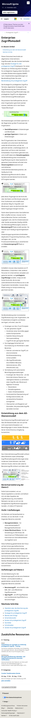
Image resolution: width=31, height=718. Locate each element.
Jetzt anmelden (5, 681)
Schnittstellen (9, 625)
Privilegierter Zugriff (12, 32)
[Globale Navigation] (1, 18)
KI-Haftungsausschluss (8, 705)
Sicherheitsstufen (10, 618)
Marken (3, 715)
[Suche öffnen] (21, 18)
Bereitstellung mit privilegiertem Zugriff (14, 81)
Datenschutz (18, 708)
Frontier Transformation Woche (10, 673)
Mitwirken (10, 708)
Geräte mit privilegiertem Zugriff (15, 628)
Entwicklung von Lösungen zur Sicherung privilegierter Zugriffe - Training (13, 645)
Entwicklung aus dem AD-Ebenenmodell (14, 50)
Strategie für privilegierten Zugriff (16, 613)
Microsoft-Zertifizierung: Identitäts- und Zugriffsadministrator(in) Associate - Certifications (13, 658)
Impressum (20, 713)
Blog (2, 708)
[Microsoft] (15, 19)
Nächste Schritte (7, 52)
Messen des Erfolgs (11, 615)
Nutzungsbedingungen (8, 713)
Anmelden (27, 19)
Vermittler (8, 623)
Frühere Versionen (22, 705)
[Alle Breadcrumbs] (2, 32)
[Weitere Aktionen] (28, 32)
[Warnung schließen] (28, 2)
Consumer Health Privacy (8, 710)
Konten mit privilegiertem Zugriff (15, 620)
